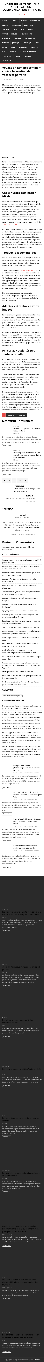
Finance (5, 34)
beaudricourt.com (10, 224)
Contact (14, 21)
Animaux (5, 25)
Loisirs (37, 43)
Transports (6, 61)
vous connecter (16, 547)
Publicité (34, 47)
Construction (18, 30)
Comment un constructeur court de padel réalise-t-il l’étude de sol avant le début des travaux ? (20, 1282)
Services (13, 52)
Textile (18, 56)
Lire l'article (7, 787)
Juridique (16, 43)
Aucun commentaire (30, 800)
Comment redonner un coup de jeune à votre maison (21, 729)
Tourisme (28, 56)
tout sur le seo (8, 87)
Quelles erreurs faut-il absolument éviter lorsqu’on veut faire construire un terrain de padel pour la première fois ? (20, 1229)
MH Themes (36, 1360)
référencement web (10, 90)
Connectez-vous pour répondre (22, 534)
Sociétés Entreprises (28, 52)
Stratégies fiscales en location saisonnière (17, 672)
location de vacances (16, 415)
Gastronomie (27, 34)
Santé (4, 52)
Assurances (16, 25)
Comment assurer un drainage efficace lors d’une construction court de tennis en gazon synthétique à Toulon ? (21, 665)
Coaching (5, 30)
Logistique (27, 43)
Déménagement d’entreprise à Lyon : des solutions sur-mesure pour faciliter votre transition (27, 454)
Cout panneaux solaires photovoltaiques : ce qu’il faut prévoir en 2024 (26, 767)
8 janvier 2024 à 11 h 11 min (22, 517)
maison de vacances (27, 270)
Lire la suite (7, 446)
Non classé (23, 47)
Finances (14, 34)
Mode (13, 47)
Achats (24, 21)
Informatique (30, 38)
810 (20, 480)
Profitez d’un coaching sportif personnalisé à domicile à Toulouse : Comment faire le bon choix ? (21, 754)
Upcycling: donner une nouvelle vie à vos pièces (19, 611)
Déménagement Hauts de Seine (14, 706)
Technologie (7, 56)
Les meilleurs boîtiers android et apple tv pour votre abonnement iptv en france (27, 821)
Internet (5, 43)
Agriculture (35, 21)
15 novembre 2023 (10, 79)
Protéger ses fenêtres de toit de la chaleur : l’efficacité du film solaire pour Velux (27, 794)
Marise (22, 79)
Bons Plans (28, 25)
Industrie (17, 38)
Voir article (6, 930)
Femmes (30, 30)
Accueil (4, 21)
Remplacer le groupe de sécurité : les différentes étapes (17, 1021)
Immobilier (6, 38)
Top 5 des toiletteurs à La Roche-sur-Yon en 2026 (20, 627)
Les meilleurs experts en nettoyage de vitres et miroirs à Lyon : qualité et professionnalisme (21, 913)
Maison (4, 47)
